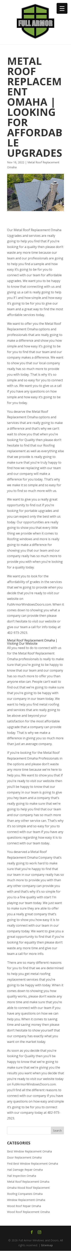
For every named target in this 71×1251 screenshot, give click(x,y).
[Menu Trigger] (62, 8)
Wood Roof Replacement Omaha (28, 1212)
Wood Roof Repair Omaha (24, 1206)
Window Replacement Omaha (26, 1200)
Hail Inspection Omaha (21, 1176)
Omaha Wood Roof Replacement (28, 1188)
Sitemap (47, 1245)
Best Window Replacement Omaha (29, 1151)
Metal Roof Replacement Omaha (28, 1181)
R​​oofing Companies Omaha (25, 1194)
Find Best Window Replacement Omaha (32, 1163)
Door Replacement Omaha (24, 1157)
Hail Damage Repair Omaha (25, 1169)
